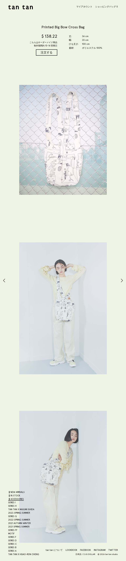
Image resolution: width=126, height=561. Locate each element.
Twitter (113, 550)
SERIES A (12, 550)
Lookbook (71, 550)
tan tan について (54, 550)
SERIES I (12, 502)
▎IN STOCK (14, 495)
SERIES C (12, 544)
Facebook (85, 550)
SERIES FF (12, 530)
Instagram (99, 550)
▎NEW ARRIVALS (16, 492)
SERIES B (12, 547)
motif (11, 533)
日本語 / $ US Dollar (85, 554)
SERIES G (12, 516)
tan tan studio (20, 7)
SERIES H (12, 506)
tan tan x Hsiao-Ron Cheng (23, 554)
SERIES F (12, 537)
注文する (46, 52)
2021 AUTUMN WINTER (19, 523)
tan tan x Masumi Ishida (21, 509)
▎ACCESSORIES (16, 499)
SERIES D (12, 540)
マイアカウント (84, 6)
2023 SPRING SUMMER (19, 512)
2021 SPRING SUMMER (19, 526)
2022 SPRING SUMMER (19, 519)
